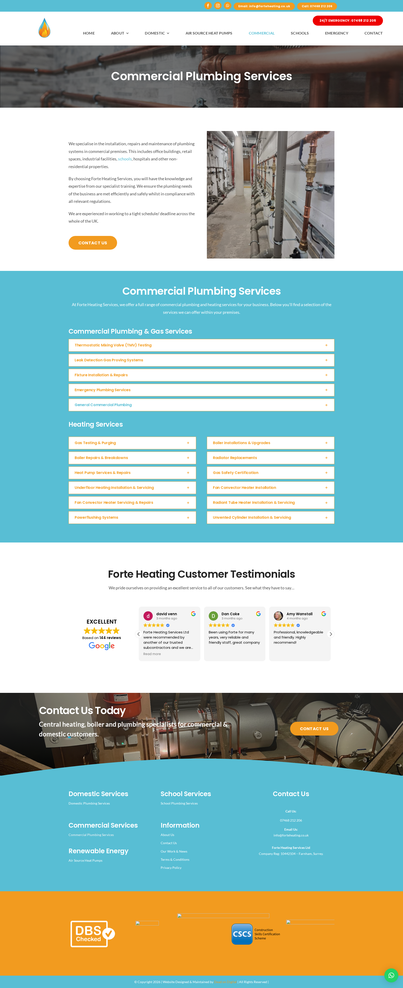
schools (125, 158)
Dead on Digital (225, 982)
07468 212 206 (291, 820)
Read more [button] (282, 654)
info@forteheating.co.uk (291, 835)
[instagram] (218, 5)
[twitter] (262, 864)
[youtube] (278, 864)
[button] (201, 345)
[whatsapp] (227, 5)
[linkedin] (286, 864)
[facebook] (208, 5)
